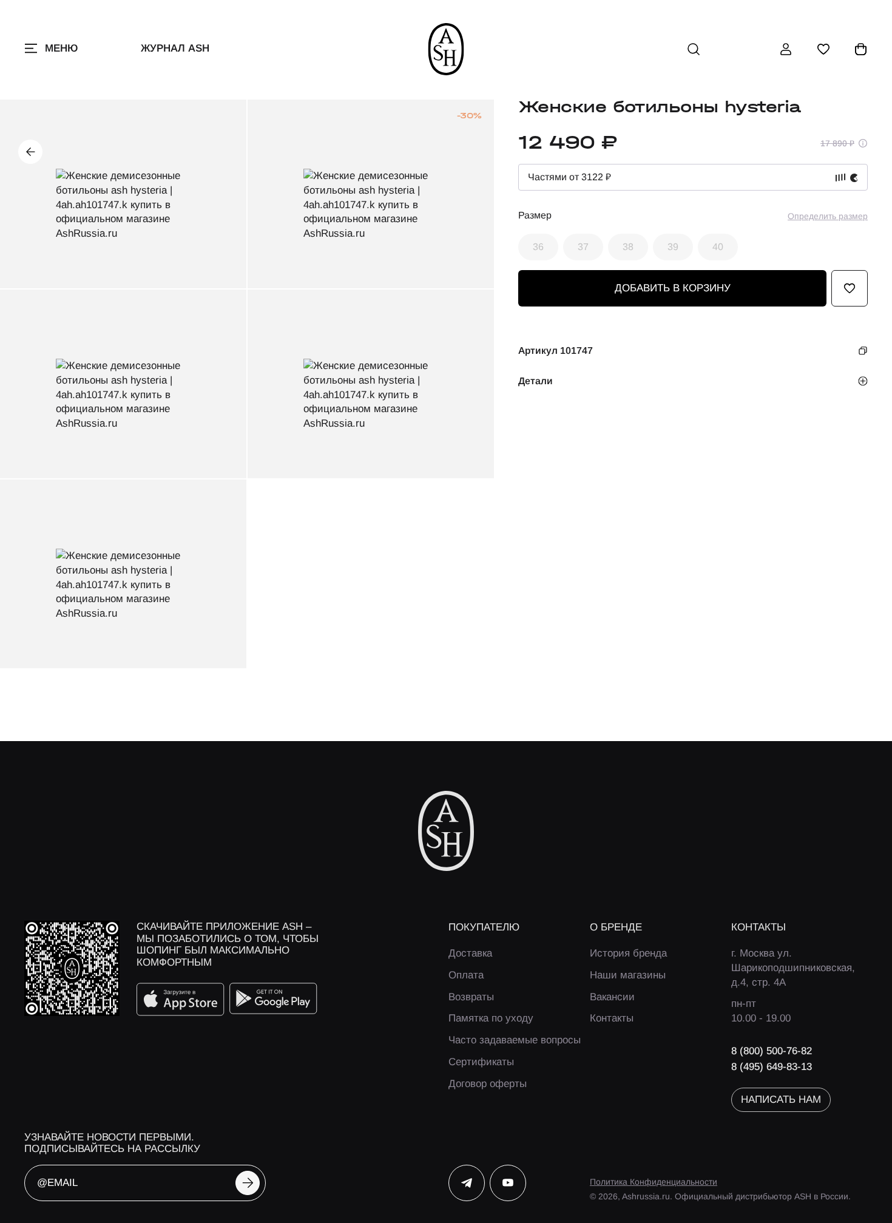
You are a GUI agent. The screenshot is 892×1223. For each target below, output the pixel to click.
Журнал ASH (175, 48)
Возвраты (471, 997)
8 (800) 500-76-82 (771, 1051)
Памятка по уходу (490, 1018)
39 (672, 247)
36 (538, 247)
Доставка (470, 953)
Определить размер (828, 216)
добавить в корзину (673, 288)
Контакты (612, 1018)
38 (628, 247)
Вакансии (612, 997)
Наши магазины (628, 975)
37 (583, 247)
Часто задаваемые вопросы (514, 1040)
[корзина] (861, 49)
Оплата (466, 975)
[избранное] (823, 49)
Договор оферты (487, 1083)
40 (717, 247)
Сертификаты (481, 1062)
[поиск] (693, 49)
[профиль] (785, 49)
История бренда (628, 953)
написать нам (781, 1099)
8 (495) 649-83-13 (771, 1066)
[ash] (446, 49)
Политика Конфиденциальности (653, 1182)
